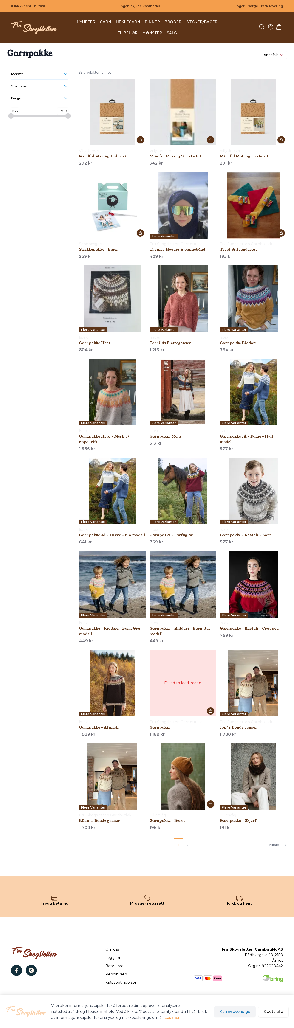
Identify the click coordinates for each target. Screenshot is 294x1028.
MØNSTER (152, 33)
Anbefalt (271, 55)
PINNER (152, 22)
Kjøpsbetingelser (120, 982)
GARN (105, 22)
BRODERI (173, 22)
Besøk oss (114, 966)
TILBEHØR (127, 33)
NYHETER (86, 22)
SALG (172, 33)
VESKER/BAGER (202, 22)
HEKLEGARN (128, 22)
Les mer (172, 1017)
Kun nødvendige (235, 1011)
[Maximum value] (68, 116)
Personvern (116, 974)
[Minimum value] (11, 116)
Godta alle (273, 1011)
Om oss (112, 949)
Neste (274, 845)
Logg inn (113, 957)
